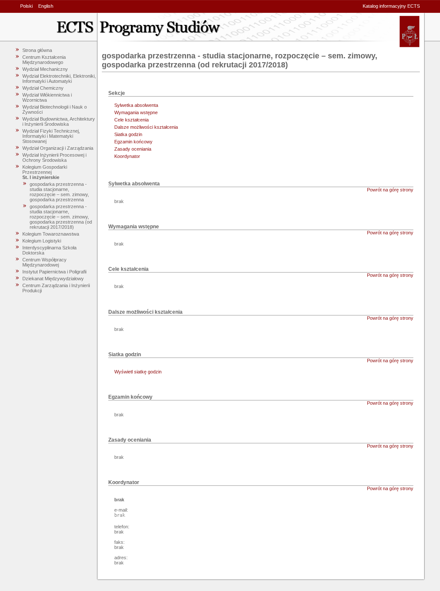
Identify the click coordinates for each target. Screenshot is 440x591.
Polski (26, 6)
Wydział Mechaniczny (45, 69)
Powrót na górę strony (390, 189)
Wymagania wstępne (136, 112)
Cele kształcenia (131, 119)
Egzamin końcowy (133, 141)
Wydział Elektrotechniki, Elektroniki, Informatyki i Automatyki (59, 78)
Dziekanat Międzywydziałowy (53, 278)
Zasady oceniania (132, 149)
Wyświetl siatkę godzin (138, 371)
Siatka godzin (128, 134)
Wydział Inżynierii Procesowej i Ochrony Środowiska (54, 157)
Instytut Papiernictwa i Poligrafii (54, 271)
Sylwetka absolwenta (136, 105)
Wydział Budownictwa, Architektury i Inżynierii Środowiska (58, 121)
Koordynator (127, 156)
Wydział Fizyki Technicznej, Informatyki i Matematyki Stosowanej (51, 136)
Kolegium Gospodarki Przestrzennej (44, 169)
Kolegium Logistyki (41, 240)
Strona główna (37, 50)
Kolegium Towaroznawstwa (50, 233)
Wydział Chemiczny (43, 88)
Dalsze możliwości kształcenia (146, 127)
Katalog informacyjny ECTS (391, 6)
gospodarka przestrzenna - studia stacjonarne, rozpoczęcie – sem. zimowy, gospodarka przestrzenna (59, 192)
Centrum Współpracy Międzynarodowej (44, 262)
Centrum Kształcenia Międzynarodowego (44, 60)
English (45, 6)
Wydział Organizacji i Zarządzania (57, 148)
